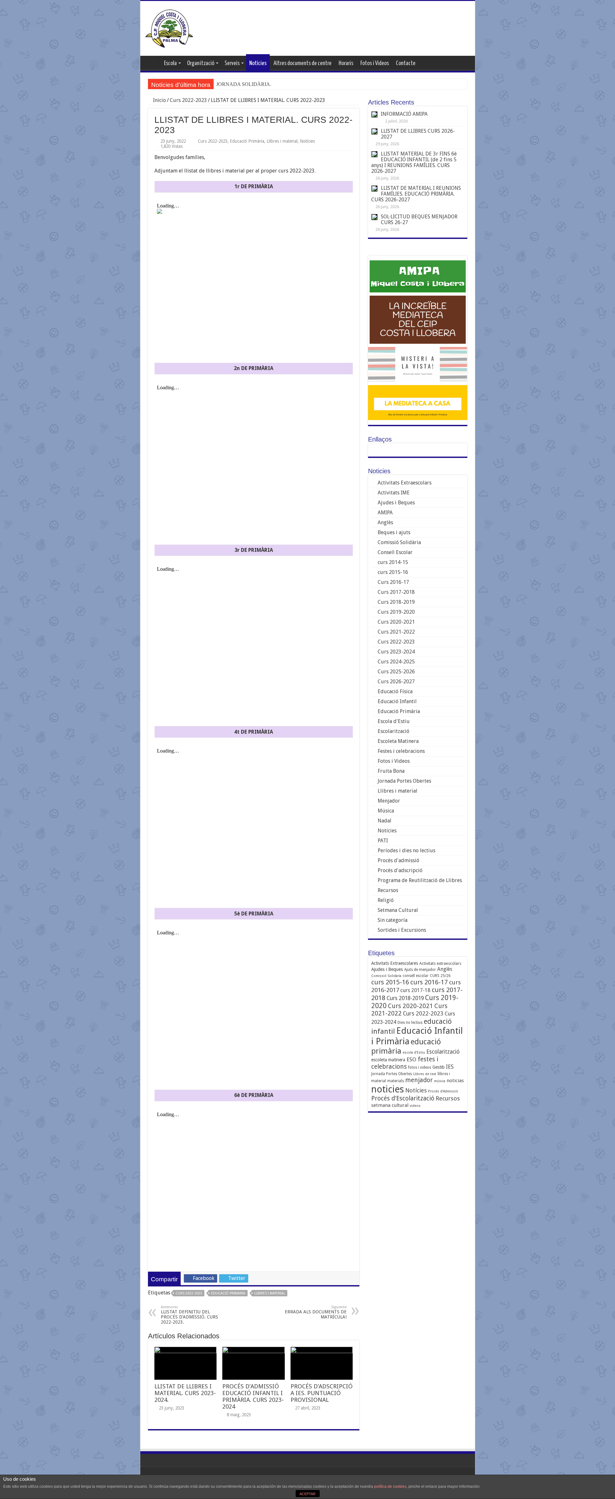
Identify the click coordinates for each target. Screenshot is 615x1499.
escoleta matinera (388, 1059)
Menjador (389, 801)
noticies (387, 1089)
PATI (383, 841)
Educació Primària (247, 141)
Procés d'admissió (398, 860)
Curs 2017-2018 (396, 592)
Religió (386, 900)
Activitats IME (394, 493)
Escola (170, 63)
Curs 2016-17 (393, 582)
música (439, 1081)
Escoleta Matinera (398, 741)
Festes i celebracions (401, 751)
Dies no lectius (410, 1022)
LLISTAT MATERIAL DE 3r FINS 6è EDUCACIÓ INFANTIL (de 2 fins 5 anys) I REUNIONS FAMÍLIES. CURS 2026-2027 (414, 162)
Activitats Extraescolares (394, 963)
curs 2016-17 (429, 982)
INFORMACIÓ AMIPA (404, 114)
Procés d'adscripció (400, 870)
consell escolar (416, 975)
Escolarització (393, 731)
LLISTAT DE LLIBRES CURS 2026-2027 (418, 134)
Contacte (405, 63)
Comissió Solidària (399, 542)
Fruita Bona (391, 771)
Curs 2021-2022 (396, 632)
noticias (455, 1080)
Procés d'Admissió (443, 1091)
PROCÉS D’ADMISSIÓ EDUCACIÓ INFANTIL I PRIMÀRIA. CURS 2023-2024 (253, 1396)
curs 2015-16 (393, 572)
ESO (411, 1059)
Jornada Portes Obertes (404, 781)
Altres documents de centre (303, 63)
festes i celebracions (404, 1063)
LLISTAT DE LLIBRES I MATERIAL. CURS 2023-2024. (185, 1393)
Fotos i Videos (374, 63)
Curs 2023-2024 (396, 652)
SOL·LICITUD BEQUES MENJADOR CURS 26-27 (419, 219)
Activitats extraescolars (440, 963)
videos (415, 1106)
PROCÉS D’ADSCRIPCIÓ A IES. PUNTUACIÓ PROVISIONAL (322, 1393)
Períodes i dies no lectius (406, 850)
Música (386, 811)
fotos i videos (419, 1067)
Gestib (438, 1067)
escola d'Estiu (414, 1052)
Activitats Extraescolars (404, 483)
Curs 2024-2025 (396, 662)
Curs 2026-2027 (396, 681)
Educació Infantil (397, 701)
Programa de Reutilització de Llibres (420, 880)
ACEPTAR (307, 1494)
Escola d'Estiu (394, 721)
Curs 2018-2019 (396, 602)
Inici (152, 62)
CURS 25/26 (440, 975)
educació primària (228, 1293)
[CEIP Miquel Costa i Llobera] (169, 27)
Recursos (388, 890)
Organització (200, 63)
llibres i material (269, 1293)
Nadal (384, 821)
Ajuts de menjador (420, 969)
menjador (419, 1080)
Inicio (159, 100)
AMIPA (385, 512)
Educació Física (395, 691)
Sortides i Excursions (402, 930)
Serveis (232, 63)
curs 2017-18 (415, 990)
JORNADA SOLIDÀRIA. (243, 84)
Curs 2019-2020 (396, 612)
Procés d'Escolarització (402, 1098)
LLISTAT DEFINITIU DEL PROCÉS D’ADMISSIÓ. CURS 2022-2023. (189, 1315)
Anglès (385, 522)
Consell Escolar (395, 552)
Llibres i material (282, 141)
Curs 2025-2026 (396, 672)
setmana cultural (389, 1105)
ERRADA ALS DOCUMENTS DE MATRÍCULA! (316, 1312)
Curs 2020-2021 (396, 622)
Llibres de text (424, 1074)
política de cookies (390, 1486)
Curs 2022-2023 (188, 100)
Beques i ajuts (394, 532)
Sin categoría (392, 920)
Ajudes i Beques (396, 503)
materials (395, 1081)
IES (450, 1067)
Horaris (346, 63)
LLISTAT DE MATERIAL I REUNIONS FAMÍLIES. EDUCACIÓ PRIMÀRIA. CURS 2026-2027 (416, 194)
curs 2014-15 (393, 562)
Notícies (257, 63)
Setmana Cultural (398, 910)
